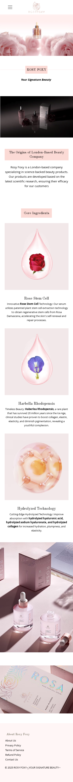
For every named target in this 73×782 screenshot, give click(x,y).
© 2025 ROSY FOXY (16, 767)
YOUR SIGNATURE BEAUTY (44, 767)
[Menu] (10, 7)
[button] (66, 133)
